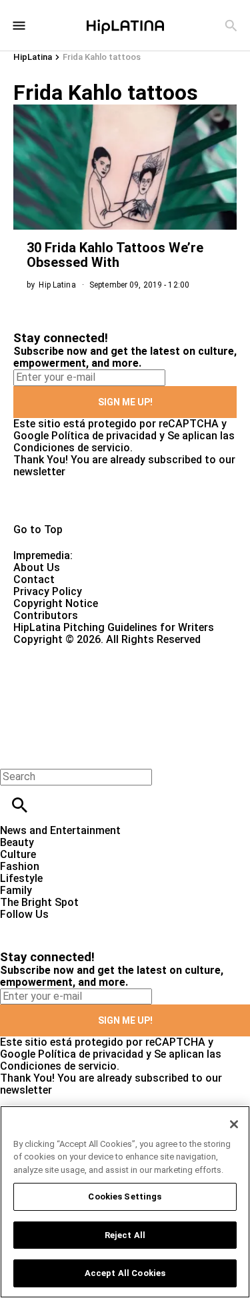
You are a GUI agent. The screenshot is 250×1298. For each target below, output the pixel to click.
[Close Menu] (15, 754)
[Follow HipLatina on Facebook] (16, 926)
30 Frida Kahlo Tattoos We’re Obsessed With (115, 255)
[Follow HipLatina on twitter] (49, 926)
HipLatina (32, 57)
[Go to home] (125, 501)
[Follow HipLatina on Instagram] (80, 926)
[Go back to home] (102, 694)
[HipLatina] (125, 25)
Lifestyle (21, 878)
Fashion (19, 866)
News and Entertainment (60, 830)
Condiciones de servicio (71, 447)
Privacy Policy (47, 591)
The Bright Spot (39, 902)
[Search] (231, 26)
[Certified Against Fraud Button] (61, 651)
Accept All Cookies (125, 1273)
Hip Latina (57, 285)
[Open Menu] (19, 26)
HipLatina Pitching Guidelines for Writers (113, 627)
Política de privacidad (104, 435)
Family (16, 890)
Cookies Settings (124, 1196)
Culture (18, 854)
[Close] (234, 1124)
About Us (36, 567)
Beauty (17, 842)
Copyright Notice (55, 603)
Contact (34, 579)
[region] (125, 1202)
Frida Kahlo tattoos (102, 57)
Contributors (45, 615)
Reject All (125, 1235)
